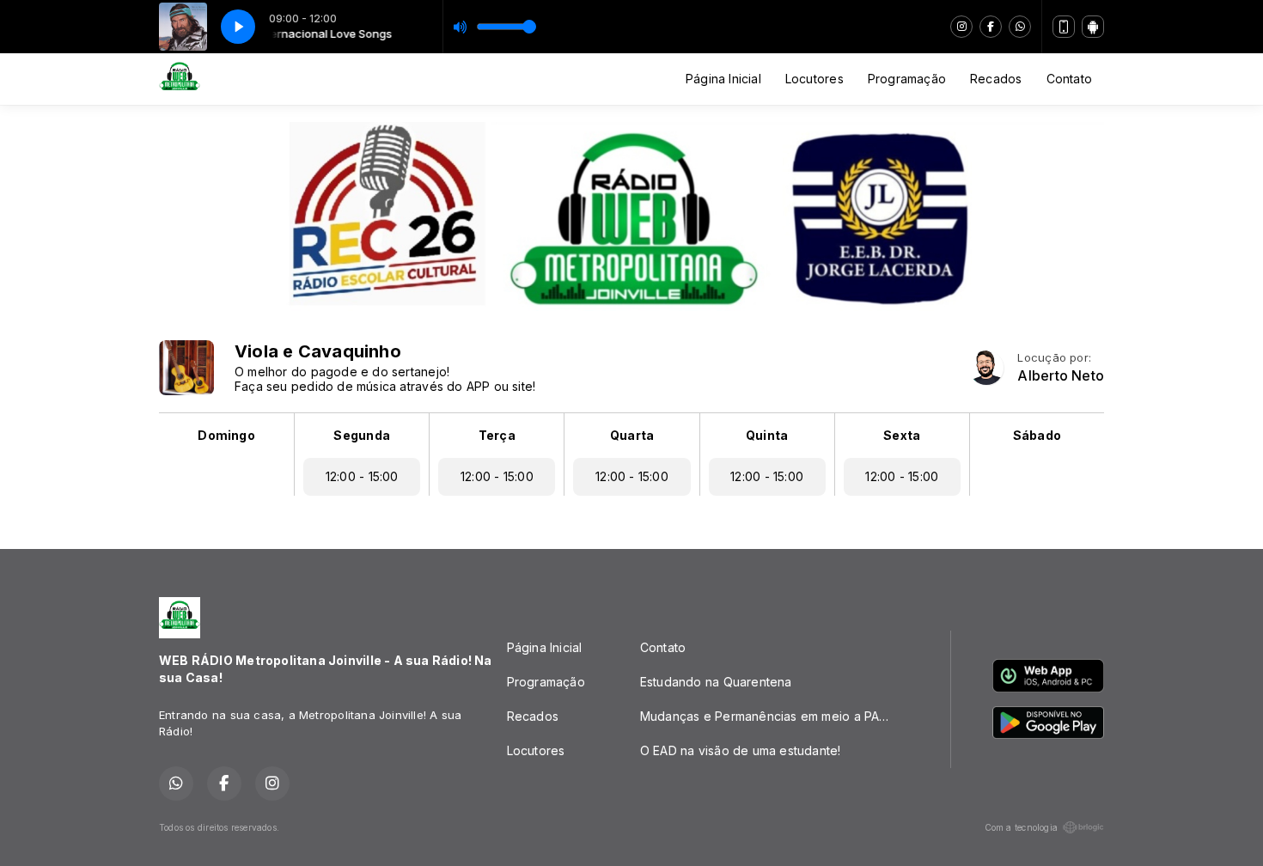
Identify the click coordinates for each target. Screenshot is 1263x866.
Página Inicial (723, 78)
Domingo (226, 435)
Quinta (767, 435)
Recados (996, 78)
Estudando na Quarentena (716, 681)
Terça (497, 435)
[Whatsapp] (1020, 26)
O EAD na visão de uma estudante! (740, 750)
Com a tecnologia (1021, 827)
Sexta (901, 435)
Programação (907, 78)
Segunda (361, 435)
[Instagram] (961, 26)
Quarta (632, 435)
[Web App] (1063, 26)
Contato (1069, 78)
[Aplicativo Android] (1093, 26)
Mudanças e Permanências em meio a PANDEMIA (774, 716)
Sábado (1037, 435)
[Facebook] (990, 26)
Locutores (814, 78)
